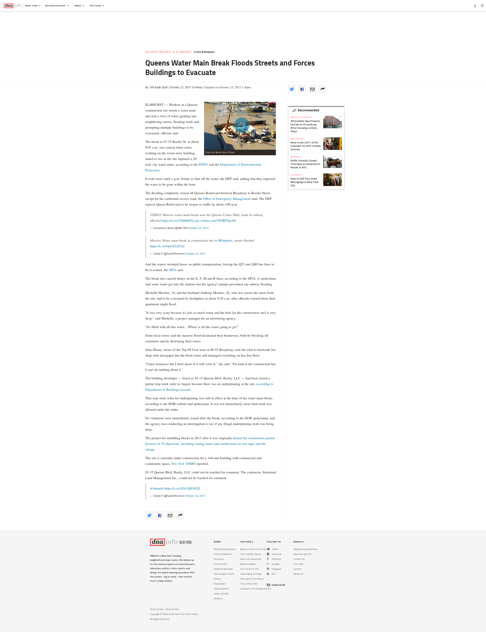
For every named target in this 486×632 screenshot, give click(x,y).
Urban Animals (221, 593)
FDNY (203, 164)
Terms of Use (156, 609)
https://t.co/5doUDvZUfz (167, 246)
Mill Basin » (297, 138)
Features (96, 5)
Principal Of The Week (252, 579)
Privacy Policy (172, 609)
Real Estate (219, 583)
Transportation (221, 588)
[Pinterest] (268, 559)
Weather (218, 598)
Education (219, 559)
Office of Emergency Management (227, 198)
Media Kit (298, 574)
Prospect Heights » (302, 117)
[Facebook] (268, 554)
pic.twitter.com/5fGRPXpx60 (216, 220)
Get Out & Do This (249, 569)
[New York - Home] (12, 5)
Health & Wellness (223, 569)
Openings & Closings (250, 574)
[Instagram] (268, 569)
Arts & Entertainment (224, 549)
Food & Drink (220, 564)
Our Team (298, 564)
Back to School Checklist (253, 549)
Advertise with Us (302, 554)
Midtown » (296, 156)
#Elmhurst (225, 240)
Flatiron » (296, 174)
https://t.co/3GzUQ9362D (182, 488)
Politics (217, 579)
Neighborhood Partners (305, 549)
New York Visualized (250, 559)
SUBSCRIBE (278, 585)
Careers (297, 569)
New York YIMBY (183, 463)
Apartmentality (248, 564)
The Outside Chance (250, 554)
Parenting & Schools (224, 574)
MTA (172, 269)
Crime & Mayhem (223, 554)
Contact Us (299, 559)
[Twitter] (268, 549)
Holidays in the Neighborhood (255, 588)
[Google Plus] (268, 564)
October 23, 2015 (199, 228)
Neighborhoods (55, 5)
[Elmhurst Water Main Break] (240, 126)
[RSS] (268, 574)
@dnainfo (156, 488)
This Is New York (248, 583)
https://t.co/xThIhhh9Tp (178, 220)
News (78, 5)
